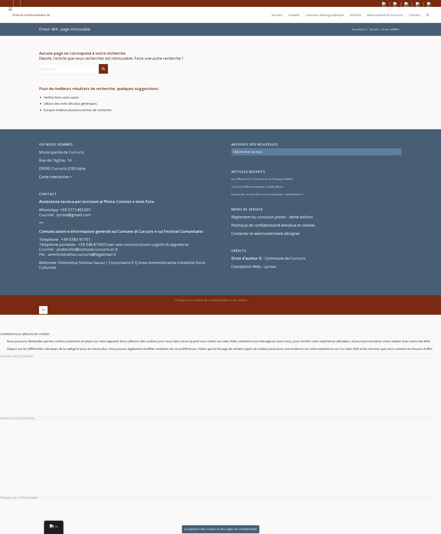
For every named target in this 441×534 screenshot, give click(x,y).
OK (43, 310)
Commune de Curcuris (285, 258)
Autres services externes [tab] (17, 418)
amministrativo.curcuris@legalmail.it (82, 254)
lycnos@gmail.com (74, 214)
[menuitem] (384, 5)
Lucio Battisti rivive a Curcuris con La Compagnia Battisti (262, 178)
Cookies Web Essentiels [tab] (16, 356)
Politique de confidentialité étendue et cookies (273, 225)
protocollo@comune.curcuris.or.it (87, 249)
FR (56, 526)
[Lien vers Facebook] (10, 3)
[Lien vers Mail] (23, 3)
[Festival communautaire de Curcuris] (33, 15)
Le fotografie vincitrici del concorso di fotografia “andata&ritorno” (267, 194)
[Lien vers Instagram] (17, 3)
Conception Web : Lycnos (253, 266)
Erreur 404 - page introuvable (64, 29)
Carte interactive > (55, 176)
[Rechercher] (427, 15)
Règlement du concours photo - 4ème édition (272, 216)
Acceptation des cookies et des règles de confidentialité (220, 529)
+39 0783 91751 (75, 239)
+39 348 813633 (92, 244)
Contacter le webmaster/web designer (265, 233)
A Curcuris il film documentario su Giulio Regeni (257, 186)
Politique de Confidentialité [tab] (19, 497)
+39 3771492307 (75, 209)
